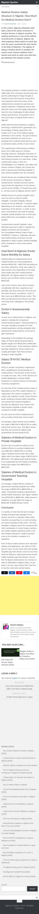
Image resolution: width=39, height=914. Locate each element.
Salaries (5, 7)
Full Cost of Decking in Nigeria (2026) (17, 819)
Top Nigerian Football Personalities (16, 872)
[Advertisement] (19, 595)
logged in (15, 678)
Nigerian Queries (9, 2)
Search (4, 885)
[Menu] (36, 2)
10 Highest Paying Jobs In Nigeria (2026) (19, 867)
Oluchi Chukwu (10, 24)
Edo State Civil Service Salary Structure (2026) (7, 662)
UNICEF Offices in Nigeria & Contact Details (20, 765)
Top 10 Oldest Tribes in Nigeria (15, 785)
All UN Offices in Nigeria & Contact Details (19, 876)
